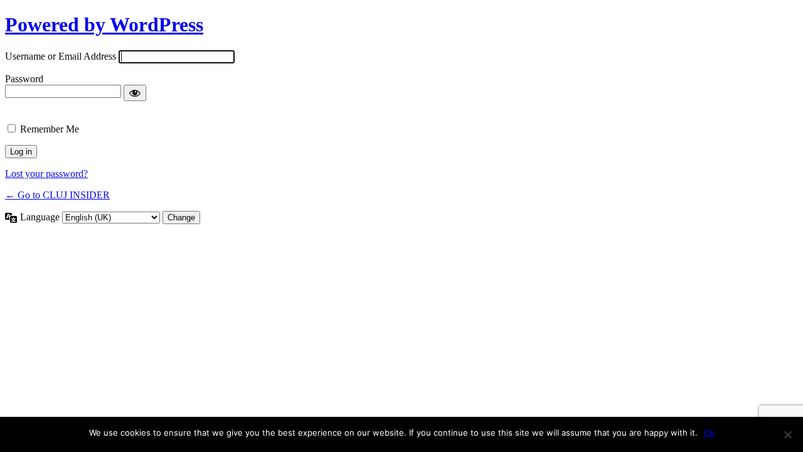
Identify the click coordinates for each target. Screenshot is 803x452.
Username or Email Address (60, 56)
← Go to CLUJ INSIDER (57, 195)
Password (24, 78)
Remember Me (49, 129)
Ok (709, 433)
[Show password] (135, 93)
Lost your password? (46, 173)
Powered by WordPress (104, 24)
